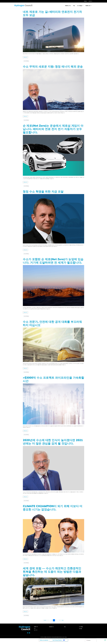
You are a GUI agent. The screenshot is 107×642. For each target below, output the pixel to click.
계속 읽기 (25, 57)
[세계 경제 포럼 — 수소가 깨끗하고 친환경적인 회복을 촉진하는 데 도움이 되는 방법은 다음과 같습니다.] (53, 591)
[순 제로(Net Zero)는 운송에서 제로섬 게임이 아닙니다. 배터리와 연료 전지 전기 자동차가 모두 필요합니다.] (53, 155)
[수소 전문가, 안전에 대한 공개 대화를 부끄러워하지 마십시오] (53, 344)
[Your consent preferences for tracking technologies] (105, 640)
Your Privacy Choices (57, 640)
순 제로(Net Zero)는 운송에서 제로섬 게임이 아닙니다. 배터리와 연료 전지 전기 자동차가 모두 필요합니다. (53, 129)
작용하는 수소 (68, 5)
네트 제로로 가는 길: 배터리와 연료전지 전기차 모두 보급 (52, 13)
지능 (74, 5)
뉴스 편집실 (79, 5)
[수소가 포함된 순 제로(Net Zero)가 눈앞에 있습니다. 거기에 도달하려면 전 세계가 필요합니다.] (53, 285)
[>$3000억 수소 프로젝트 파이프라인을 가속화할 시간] (53, 403)
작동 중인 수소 (51, 626)
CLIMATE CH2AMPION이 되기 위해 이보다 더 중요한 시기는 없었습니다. (52, 507)
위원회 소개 (87, 5)
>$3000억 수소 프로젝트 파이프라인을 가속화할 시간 (53, 379)
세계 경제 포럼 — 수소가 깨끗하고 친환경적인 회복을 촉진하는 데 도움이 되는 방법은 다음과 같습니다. (52, 571)
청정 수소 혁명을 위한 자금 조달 (43, 191)
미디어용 (80, 628)
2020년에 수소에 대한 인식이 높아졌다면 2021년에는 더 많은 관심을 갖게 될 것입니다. (53, 441)
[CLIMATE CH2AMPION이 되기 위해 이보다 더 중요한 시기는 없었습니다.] (53, 532)
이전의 (45, 620)
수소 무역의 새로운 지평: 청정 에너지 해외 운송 (53, 66)
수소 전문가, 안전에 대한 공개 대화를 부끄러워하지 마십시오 (52, 323)
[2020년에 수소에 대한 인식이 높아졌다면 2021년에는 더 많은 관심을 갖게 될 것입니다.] (53, 468)
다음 (62, 620)
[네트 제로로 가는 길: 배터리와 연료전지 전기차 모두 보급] (53, 34)
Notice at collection (44, 640)
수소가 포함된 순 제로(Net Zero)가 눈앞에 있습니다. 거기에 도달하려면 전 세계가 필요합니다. (53, 260)
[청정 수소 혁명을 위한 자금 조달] (53, 218)
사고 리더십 (26, 60)
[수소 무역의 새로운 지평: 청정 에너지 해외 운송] (53, 89)
